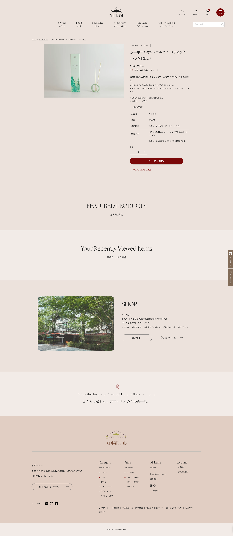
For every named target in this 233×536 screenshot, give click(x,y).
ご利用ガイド (103, 508)
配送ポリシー (190, 508)
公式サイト (137, 338)
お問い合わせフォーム (48, 486)
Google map (169, 337)
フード (103, 477)
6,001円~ (130, 486)
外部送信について (173, 508)
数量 (131, 147)
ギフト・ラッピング (107, 496)
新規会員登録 (183, 472)
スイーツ (104, 472)
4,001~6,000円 (133, 482)
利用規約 (115, 508)
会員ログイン (182, 467)
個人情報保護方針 (153, 508)
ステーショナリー (106, 486)
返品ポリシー (104, 512)
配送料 (132, 70)
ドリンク (103, 482)
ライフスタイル (106, 491)
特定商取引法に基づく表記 (132, 508)
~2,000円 (130, 472)
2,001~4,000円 (133, 477)
